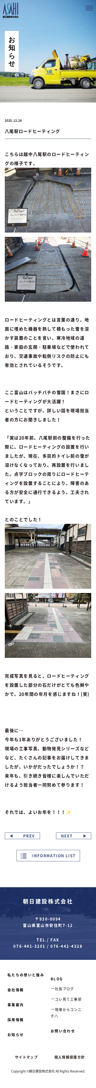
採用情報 (15, 1019)
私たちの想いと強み (25, 974)
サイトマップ (26, 1056)
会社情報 (15, 989)
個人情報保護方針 (69, 1056)
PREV (29, 835)
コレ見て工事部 (68, 998)
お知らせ (15, 1034)
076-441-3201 (29, 946)
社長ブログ (64, 988)
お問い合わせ (63, 1030)
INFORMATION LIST (53, 855)
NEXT (67, 835)
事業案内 (15, 1004)
